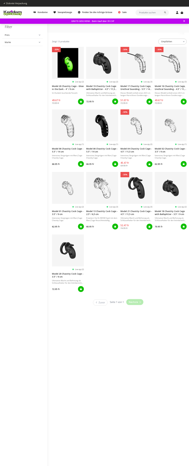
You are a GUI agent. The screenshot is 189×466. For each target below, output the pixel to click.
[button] (22, 35)
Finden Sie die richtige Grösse (97, 12)
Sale (124, 12)
